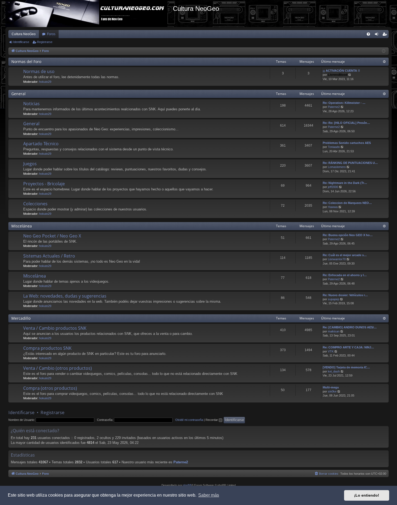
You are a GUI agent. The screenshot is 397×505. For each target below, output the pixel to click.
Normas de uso (39, 71)
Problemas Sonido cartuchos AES (347, 142)
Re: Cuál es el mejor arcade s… (345, 255)
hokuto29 (45, 81)
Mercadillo (21, 318)
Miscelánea (21, 226)
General (18, 93)
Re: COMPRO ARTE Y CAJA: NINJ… (348, 347)
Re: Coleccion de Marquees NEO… (347, 202)
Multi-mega (331, 387)
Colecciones (35, 204)
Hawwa (333, 207)
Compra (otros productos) (50, 388)
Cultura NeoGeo (24, 34)
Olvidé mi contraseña (189, 419)
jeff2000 (333, 187)
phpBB (187, 485)
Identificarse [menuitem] (378, 35)
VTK (331, 351)
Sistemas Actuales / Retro (49, 256)
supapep (333, 299)
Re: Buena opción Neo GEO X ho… (348, 235)
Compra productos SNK (47, 348)
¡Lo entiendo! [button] (366, 495)
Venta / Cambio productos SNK (54, 328)
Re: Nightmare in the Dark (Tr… (345, 182)
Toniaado (334, 146)
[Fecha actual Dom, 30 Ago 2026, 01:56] (383, 51)
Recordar (212, 419)
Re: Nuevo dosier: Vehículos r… (345, 295)
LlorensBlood (337, 74)
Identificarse (21, 42)
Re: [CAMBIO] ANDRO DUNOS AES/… (350, 327)
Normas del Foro (26, 61)
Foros (51, 34)
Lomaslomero (337, 167)
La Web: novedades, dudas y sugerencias (64, 296)
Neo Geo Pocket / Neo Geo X (52, 236)
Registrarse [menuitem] (386, 35)
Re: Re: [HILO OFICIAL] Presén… (346, 122)
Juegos (30, 164)
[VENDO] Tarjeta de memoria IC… (346, 367)
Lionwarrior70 (337, 259)
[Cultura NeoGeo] (89, 13)
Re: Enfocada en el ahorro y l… (345, 275)
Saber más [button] (208, 495)
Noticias (31, 104)
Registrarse (44, 42)
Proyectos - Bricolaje (44, 184)
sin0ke (332, 391)
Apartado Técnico (41, 144)
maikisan (333, 331)
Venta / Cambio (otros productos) (57, 368)
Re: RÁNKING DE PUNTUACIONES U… (350, 162)
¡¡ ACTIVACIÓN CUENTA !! (341, 70)
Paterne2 (334, 106)
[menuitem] (368, 34)
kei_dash (334, 371)
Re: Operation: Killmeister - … (344, 102)
